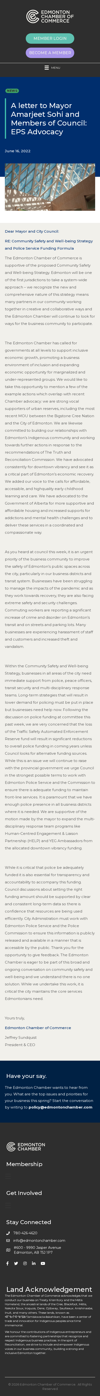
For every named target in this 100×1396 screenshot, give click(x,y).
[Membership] (8, 1176)
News (12, 91)
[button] (50, 38)
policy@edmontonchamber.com (60, 1107)
